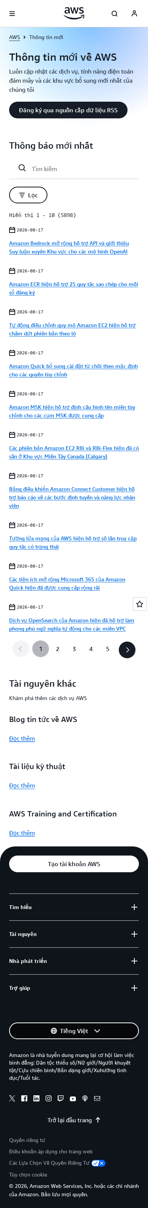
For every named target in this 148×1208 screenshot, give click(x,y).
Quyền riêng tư (27, 1140)
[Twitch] (61, 1099)
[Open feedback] (139, 604)
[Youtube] (73, 1099)
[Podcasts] (85, 1099)
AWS (14, 37)
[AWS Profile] (134, 13)
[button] (68, 110)
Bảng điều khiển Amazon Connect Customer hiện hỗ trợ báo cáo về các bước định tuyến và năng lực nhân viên (72, 497)
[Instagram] (49, 1099)
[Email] (97, 1099)
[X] (12, 1099)
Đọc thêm (22, 738)
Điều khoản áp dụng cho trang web (51, 1151)
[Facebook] (24, 1099)
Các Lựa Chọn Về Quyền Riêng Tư (49, 1162)
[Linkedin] (36, 1099)
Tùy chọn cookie (28, 1174)
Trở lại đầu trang (69, 1120)
